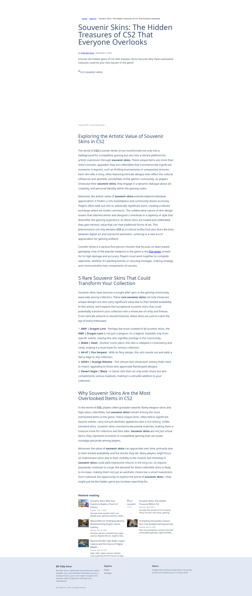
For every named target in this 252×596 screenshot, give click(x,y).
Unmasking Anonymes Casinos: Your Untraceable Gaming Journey (156, 522)
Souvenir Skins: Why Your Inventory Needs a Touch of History (104, 504)
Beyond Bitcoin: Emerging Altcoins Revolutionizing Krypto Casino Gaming (107, 524)
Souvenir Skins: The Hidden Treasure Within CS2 (152, 502)
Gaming (92, 18)
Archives (108, 573)
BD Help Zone (81, 5)
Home (84, 18)
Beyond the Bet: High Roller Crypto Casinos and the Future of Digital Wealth (107, 544)
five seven (155, 251)
